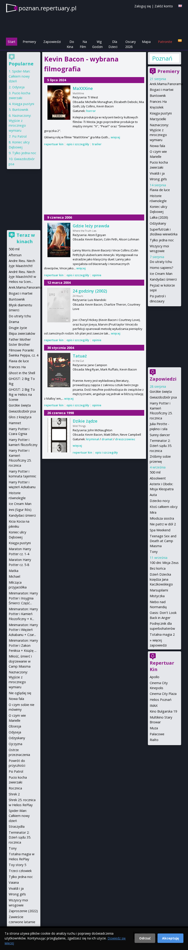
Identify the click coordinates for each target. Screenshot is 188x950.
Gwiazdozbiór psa (163, 397)
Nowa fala (157, 146)
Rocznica (15, 788)
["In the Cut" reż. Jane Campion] (58, 370)
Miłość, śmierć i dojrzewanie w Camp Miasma (20, 661)
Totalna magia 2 (162, 634)
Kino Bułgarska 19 (163, 711)
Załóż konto (164, 6)
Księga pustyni (161, 113)
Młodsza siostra (162, 518)
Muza (154, 728)
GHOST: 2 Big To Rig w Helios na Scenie (22, 394)
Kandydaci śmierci (163, 279)
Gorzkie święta (161, 391)
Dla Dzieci (112, 44)
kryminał (92, 439)
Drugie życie (18, 328)
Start (11, 41)
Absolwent (158, 478)
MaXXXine (83, 88)
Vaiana (14, 882)
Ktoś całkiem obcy (163, 506)
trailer (97, 144)
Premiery (29, 41)
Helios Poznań (160, 699)
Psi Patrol (19, 136)
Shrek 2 (14, 794)
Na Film (83, 44)
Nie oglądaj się (20, 693)
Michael (14, 576)
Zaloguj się (142, 6)
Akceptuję (170, 938)
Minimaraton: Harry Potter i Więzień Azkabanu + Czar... (23, 630)
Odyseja (18, 87)
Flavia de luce (160, 190)
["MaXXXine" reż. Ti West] (58, 102)
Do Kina (70, 44)
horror (91, 111)
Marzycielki (158, 119)
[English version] (180, 6)
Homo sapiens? (161, 267)
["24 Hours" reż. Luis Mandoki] (58, 305)
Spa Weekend (160, 530)
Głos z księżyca (20, 417)
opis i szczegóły (77, 144)
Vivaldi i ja (157, 173)
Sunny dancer (160, 435)
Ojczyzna (15, 744)
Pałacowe (157, 734)
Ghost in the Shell (22, 373)
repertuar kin (54, 144)
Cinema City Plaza (163, 693)
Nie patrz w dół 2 (163, 524)
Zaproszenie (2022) (23, 911)
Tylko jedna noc (162, 240)
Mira (153, 512)
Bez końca (158, 568)
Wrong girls (158, 179)
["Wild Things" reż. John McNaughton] (58, 435)
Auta (153, 495)
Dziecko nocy (160, 501)
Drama (14, 322)
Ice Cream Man (161, 273)
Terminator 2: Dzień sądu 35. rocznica (161, 445)
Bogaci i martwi (161, 89)
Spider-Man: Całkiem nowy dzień (19, 76)
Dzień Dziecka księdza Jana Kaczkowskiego (161, 579)
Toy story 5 (17, 865)
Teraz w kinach (26, 238)
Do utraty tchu (161, 261)
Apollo (154, 677)
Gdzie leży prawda (91, 225)
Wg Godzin (97, 44)
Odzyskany (158, 223)
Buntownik (158, 95)
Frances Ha (158, 101)
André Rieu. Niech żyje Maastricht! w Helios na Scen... (22, 277)
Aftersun (15, 255)
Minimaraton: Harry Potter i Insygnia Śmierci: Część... (23, 598)
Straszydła (17, 826)
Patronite (165, 41)
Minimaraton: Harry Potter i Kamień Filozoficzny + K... (23, 614)
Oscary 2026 (130, 44)
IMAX (154, 705)
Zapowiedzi (52, 41)
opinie (96, 275)
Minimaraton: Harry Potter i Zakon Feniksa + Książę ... (23, 645)
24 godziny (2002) (90, 291)
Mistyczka (157, 596)
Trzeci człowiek (20, 871)
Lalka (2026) (159, 217)
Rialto (154, 740)
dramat (107, 439)
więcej (115, 137)
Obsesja (15, 726)
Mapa (146, 41)
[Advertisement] (94, 181)
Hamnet (15, 423)
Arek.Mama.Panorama (166, 84)
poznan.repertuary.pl (47, 8)
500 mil (155, 472)
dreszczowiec (125, 439)
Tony (154, 551)
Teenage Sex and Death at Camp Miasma (163, 541)
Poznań (162, 58)
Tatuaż (80, 356)
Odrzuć (145, 938)
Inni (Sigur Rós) (20, 509)
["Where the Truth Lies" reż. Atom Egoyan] (58, 240)
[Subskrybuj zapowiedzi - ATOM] (180, 40)
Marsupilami (159, 590)
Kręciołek (156, 107)
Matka (13, 570)
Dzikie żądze (85, 421)
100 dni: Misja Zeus (164, 562)
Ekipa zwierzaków (22, 333)
